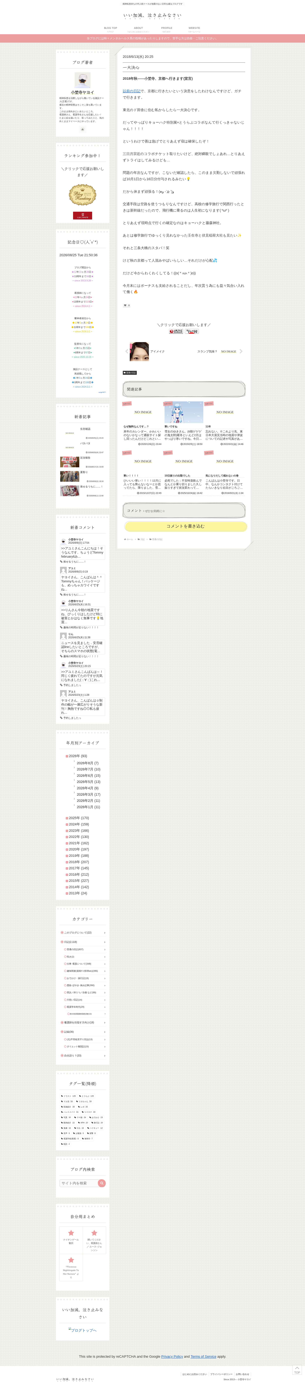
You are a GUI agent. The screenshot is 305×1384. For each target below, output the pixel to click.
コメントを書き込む (185, 526)
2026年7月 (85, 769)
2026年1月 (85, 807)
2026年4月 (85, 788)
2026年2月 (85, 801)
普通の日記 (131, 373)
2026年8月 (85, 763)
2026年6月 (85, 776)
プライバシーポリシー (221, 1374)
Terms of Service (203, 1356)
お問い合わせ (242, 1374)
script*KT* (102, 392)
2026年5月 (85, 782)
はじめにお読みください (195, 1374)
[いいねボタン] (125, 305)
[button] (102, 1183)
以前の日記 (131, 91)
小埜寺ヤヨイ (82, 92)
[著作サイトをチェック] (83, 129)
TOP (297, 1372)
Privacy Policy (172, 1356)
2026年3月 (85, 794)
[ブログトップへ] (83, 1330)
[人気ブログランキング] (176, 331)
